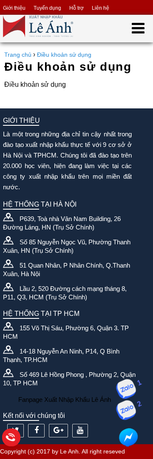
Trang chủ (17, 54)
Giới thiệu (14, 8)
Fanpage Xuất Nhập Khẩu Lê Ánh (64, 399)
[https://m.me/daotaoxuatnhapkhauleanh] (128, 437)
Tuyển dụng (47, 8)
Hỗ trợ (76, 8)
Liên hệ (100, 8)
